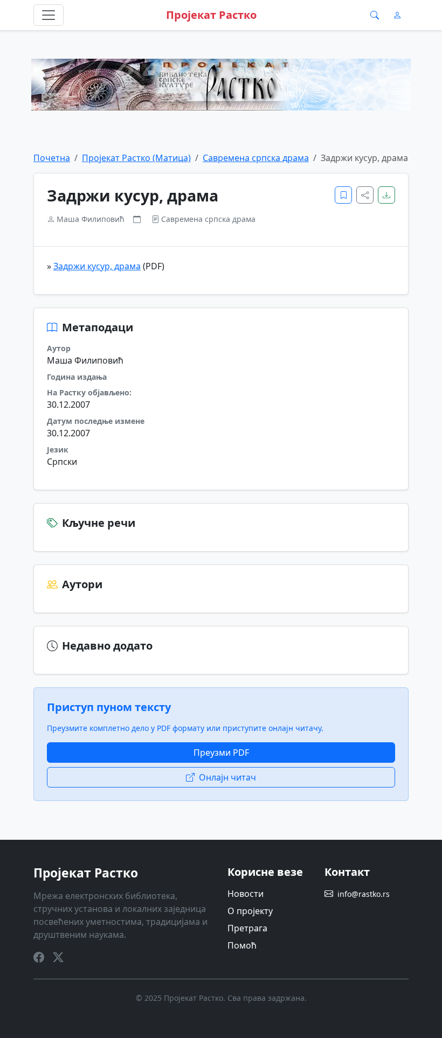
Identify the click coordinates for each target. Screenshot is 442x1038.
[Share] (365, 195)
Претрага (247, 928)
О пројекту (250, 911)
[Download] (386, 195)
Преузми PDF (221, 752)
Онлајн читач (227, 777)
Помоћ (242, 945)
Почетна (51, 158)
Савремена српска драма (256, 158)
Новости (245, 894)
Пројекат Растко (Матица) (136, 158)
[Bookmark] (343, 195)
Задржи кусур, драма (97, 266)
